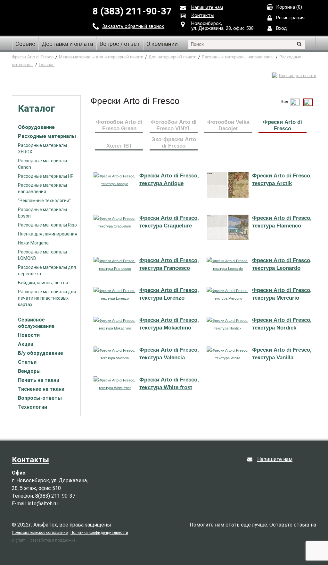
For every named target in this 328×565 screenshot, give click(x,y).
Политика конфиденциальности (99, 532)
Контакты (202, 15)
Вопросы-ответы (40, 398)
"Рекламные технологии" (44, 200)
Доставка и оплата (67, 43)
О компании (162, 43)
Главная (46, 64)
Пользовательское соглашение (40, 532)
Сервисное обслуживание (36, 323)
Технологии (32, 407)
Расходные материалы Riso (47, 224)
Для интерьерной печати (172, 57)
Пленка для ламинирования (47, 233)
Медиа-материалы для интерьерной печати (101, 57)
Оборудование (36, 127)
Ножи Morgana (33, 242)
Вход (281, 28)
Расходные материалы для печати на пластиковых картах (47, 298)
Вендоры (29, 371)
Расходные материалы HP (46, 176)
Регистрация (290, 18)
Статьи (27, 362)
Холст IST (119, 146)
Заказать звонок (133, 26)
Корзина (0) (289, 7)
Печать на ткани (38, 380)
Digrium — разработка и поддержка (44, 540)
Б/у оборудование (40, 353)
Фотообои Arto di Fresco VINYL (174, 125)
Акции (25, 344)
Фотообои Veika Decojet (228, 125)
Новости (29, 335)
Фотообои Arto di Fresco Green (119, 125)
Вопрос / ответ (120, 43)
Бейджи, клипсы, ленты (43, 282)
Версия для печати (297, 75)
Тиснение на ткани (41, 389)
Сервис (25, 43)
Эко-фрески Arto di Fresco (174, 142)
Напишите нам (207, 7)
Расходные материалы (47, 136)
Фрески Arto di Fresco (32, 57)
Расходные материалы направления (238, 57)
